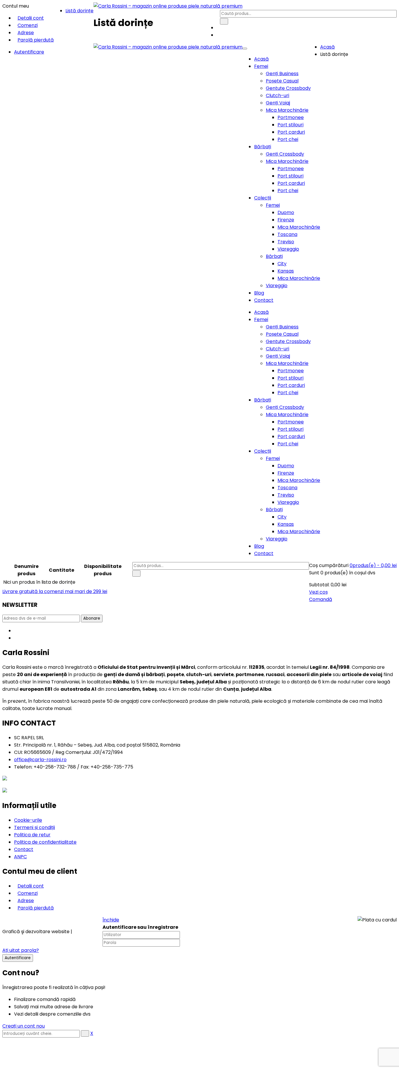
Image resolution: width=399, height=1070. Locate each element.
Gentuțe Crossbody (288, 88)
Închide (111, 919)
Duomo (285, 212)
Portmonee (290, 117)
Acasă (261, 59)
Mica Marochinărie (287, 110)
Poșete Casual (282, 80)
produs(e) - (373, 565)
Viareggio (288, 249)
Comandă (320, 599)
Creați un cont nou (23, 1026)
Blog (259, 293)
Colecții (262, 197)
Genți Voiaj (278, 102)
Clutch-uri (277, 95)
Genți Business (282, 73)
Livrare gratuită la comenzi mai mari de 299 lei (54, 591)
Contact (263, 300)
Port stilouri (290, 124)
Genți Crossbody (285, 154)
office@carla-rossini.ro (40, 759)
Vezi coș (318, 592)
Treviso (285, 241)
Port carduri (291, 132)
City (282, 263)
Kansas (285, 271)
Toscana (287, 234)
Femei (261, 66)
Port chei (287, 139)
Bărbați (262, 146)
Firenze (285, 219)
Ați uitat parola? (20, 950)
